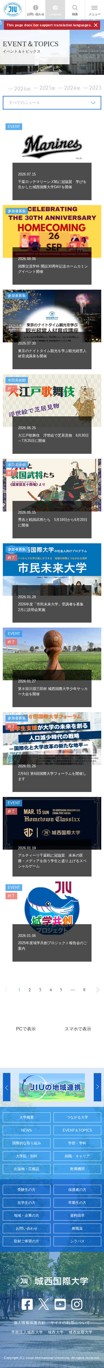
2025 (48, 88)
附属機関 (77, 1169)
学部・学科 (77, 1143)
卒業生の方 (77, 1203)
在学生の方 (26, 1203)
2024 (72, 88)
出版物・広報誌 (26, 1169)
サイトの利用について (70, 1323)
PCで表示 (26, 1028)
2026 (22, 89)
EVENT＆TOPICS (77, 1130)
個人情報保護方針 (29, 1323)
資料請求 (77, 1215)
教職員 (77, 1228)
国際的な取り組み (26, 1143)
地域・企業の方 (26, 1215)
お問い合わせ (35, 14)
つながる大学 (77, 1117)
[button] (6, 1087)
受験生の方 (26, 1190)
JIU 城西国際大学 (13, 9)
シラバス (77, 1241)
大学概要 (26, 1117)
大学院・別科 (26, 1156)
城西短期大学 (81, 1332)
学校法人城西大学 (27, 1332)
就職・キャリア (77, 1156)
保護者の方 (77, 1190)
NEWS (26, 1130)
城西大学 (56, 1332)
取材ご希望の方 (26, 1241)
